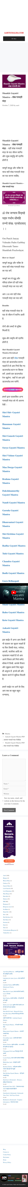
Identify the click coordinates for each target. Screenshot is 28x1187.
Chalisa (5, 883)
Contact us (6, 1152)
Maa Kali (5, 896)
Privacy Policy (7, 1162)
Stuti (4, 925)
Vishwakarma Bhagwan (9, 930)
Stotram (5, 922)
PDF (4, 901)
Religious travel (7, 907)
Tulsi (4, 927)
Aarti (4, 875)
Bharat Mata (6, 881)
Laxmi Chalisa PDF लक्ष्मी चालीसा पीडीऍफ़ (13, 1058)
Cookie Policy (7, 1154)
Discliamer (6, 1157)
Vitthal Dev (6, 933)
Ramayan (5, 904)
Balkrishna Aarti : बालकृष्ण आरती (11, 1062)
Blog (4, 1149)
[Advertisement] (14, 714)
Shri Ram (5, 920)
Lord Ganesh (6, 888)
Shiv (4, 914)
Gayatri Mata (6, 886)
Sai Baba (5, 909)
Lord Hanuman (7, 891)
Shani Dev (6, 912)
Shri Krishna (6, 917)
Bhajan (5, 878)
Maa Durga (6, 894)
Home (4, 1160)
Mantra (5, 899)
